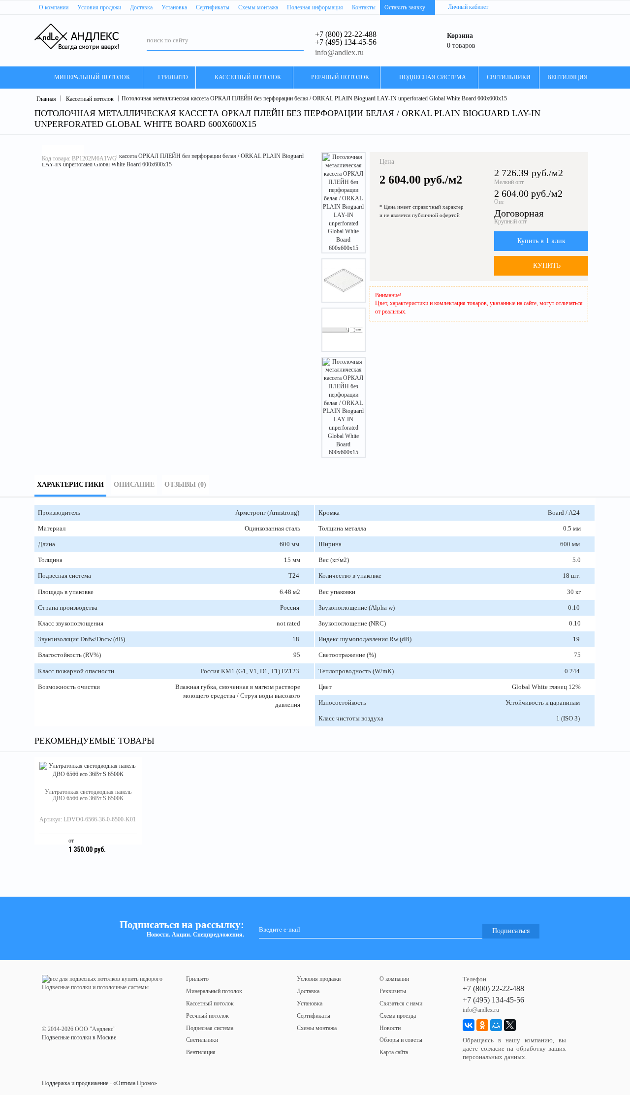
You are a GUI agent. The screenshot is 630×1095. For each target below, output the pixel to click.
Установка (309, 1003)
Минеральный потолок (214, 991)
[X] (510, 1025)
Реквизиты (392, 991)
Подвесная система (209, 1028)
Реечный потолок (207, 1015)
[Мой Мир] (496, 1025)
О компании (394, 978)
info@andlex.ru (339, 52)
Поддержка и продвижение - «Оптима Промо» (99, 1083)
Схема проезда (397, 1015)
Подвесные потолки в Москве (79, 1037)
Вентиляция (201, 1052)
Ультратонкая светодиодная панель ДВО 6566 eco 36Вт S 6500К (88, 795)
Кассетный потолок (210, 1003)
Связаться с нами (400, 1003)
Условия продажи (319, 978)
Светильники (202, 1039)
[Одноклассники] (482, 1025)
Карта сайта (393, 1052)
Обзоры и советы (400, 1039)
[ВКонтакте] (468, 1025)
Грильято (197, 978)
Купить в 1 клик (541, 241)
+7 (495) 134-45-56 (346, 42)
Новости (390, 1028)
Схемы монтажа (317, 1028)
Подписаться (511, 931)
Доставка (308, 991)
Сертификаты (313, 1015)
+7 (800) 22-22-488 (346, 34)
